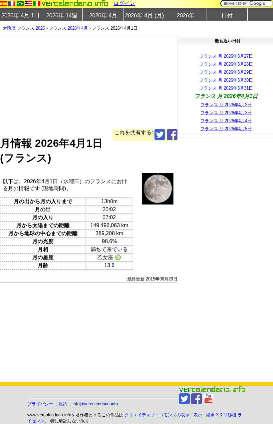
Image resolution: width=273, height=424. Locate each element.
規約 (63, 403)
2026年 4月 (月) (144, 15)
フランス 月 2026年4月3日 (226, 112)
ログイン (124, 3)
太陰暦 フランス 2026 (24, 28)
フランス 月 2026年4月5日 (226, 128)
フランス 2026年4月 (68, 28)
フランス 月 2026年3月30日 (226, 80)
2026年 (185, 15)
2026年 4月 (103, 15)
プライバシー (40, 403)
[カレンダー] (75, 3)
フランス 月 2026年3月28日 (226, 64)
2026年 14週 (61, 15)
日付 (227, 15)
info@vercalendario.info (95, 403)
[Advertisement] (88, 82)
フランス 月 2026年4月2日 (226, 104)
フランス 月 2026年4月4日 (226, 120)
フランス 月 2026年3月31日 (226, 88)
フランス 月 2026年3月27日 (226, 56)
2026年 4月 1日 (20, 15)
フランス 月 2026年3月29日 (226, 72)
